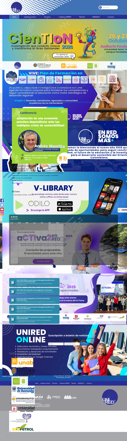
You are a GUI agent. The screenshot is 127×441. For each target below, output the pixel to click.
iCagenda (66, 199)
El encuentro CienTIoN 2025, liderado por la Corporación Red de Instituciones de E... (34, 311)
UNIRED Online (6, 376)
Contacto (110, 17)
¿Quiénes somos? (30, 17)
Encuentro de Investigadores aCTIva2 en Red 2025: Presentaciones (33, 299)
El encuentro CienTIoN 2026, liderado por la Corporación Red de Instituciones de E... (34, 284)
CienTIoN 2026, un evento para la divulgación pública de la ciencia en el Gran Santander (35, 280)
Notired (82, 17)
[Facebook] (2, 200)
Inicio (14, 17)
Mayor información (17, 183)
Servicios (47, 17)
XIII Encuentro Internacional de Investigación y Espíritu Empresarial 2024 (34, 317)
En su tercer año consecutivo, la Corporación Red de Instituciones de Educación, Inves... (35, 292)
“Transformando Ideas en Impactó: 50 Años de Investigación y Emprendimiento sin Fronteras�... (34, 321)
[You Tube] (2, 209)
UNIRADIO (96, 17)
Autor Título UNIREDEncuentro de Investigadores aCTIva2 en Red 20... (36, 302)
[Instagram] (2, 214)
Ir (100, 7)
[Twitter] (2, 205)
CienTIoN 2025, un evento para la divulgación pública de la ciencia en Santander (35, 307)
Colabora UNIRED (65, 17)
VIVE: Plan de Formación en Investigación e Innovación (34, 290)
